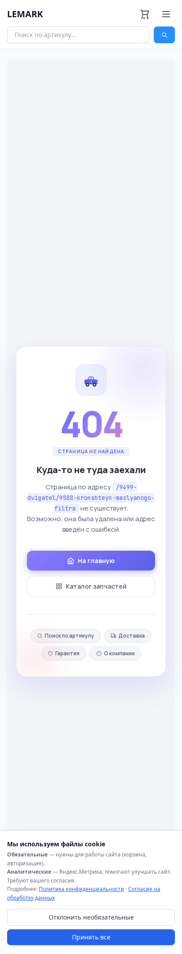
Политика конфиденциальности (81, 889)
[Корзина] (145, 14)
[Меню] (166, 14)
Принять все (91, 937)
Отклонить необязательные (91, 917)
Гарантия (67, 653)
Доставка (131, 635)
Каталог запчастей (96, 586)
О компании (119, 653)
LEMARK (25, 14)
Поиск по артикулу (69, 635)
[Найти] (164, 34)
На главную (96, 560)
